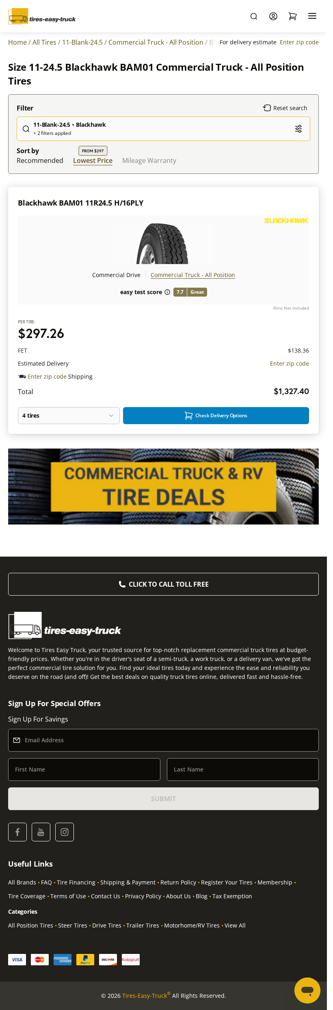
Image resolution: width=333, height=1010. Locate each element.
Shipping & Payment (128, 882)
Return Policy (178, 882)
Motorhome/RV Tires (192, 925)
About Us (178, 896)
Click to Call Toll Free (168, 584)
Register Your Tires (227, 882)
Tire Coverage (26, 896)
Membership (274, 882)
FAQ (46, 882)
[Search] (253, 16)
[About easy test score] (167, 292)
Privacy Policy (143, 896)
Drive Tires (106, 925)
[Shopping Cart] (292, 16)
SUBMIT (163, 798)
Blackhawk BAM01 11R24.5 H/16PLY (80, 203)
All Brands (22, 882)
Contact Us (105, 896)
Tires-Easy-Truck (146, 995)
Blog (202, 896)
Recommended (40, 160)
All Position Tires (30, 925)
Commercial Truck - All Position (193, 275)
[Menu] (312, 16)
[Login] (273, 16)
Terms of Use (68, 896)
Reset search (290, 108)
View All (235, 925)
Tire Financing (76, 882)
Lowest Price (92, 160)
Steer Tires (72, 925)
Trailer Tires (142, 925)
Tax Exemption (232, 896)
